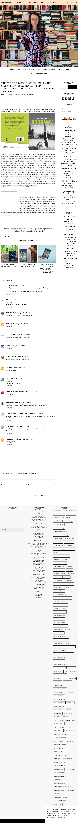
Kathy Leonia (11, 356)
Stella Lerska (57, 720)
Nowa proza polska (68, 646)
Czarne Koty (68, 538)
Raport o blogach (38, 561)
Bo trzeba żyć (67, 521)
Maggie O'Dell (57, 629)
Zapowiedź (39, 591)
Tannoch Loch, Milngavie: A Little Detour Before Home (69, 240)
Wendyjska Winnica (59, 762)
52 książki (39, 513)
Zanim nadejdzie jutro (59, 800)
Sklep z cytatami (39, 573)
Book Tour (39, 523)
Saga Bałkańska (58, 692)
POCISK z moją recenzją (39, 549)
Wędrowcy (56, 793)
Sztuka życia (57, 730)
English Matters (39, 526)
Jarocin (66, 576)
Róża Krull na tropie (59, 688)
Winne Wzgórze (70, 769)
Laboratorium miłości (60, 608)
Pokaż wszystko (72, 206)
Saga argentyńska (59, 699)
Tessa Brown (69, 741)
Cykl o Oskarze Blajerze (60, 535)
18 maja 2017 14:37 (28, 439)
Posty (65, 108)
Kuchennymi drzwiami (59, 604)
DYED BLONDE (69, 156)
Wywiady (39, 590)
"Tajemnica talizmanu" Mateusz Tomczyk (69, 174)
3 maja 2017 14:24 (26, 402)
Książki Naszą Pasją (69, 168)
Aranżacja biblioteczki (39, 517)
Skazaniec (56, 713)
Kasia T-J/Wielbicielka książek (18, 413)
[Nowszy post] (1, 484)
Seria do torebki (58, 706)
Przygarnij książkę (39, 560)
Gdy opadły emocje (59, 566)
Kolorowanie (39, 537)
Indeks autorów (49, 69)
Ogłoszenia (38, 547)
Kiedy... (55, 583)
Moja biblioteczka (39, 544)
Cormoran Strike (58, 528)
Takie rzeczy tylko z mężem (61, 734)
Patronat (31, 94)
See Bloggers (39, 571)
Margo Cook (68, 629)
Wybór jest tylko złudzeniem (61, 786)
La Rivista (39, 541)
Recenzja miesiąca (38, 563)
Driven (55, 552)
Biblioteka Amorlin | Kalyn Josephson (69, 186)
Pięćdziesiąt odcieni (59, 667)
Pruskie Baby (70, 678)
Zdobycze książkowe (39, 592)
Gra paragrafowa (38, 533)
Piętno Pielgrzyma (59, 664)
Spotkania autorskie (39, 73)
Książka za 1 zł (38, 540)
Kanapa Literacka (38, 536)
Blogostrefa (39, 522)
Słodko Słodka (69, 216)
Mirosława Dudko (13, 402)
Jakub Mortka (70, 573)
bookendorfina (69, 226)
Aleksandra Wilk (58, 514)
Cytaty (39, 524)
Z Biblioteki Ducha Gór (60, 797)
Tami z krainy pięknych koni (61, 737)
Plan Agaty (71, 667)
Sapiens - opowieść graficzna (69, 263)
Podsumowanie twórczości (39, 553)
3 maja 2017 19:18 (22, 426)
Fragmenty (38, 529)
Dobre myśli (69, 549)
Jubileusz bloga (39, 534)
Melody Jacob (69, 234)
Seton (68, 709)
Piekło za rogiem (58, 660)
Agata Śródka (57, 510)
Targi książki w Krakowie (39, 577)
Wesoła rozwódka (58, 765)
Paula (8, 379)
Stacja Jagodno (68, 713)
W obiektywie (39, 580)
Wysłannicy (70, 790)
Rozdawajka (39, 568)
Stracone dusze (69, 720)
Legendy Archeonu (59, 615)
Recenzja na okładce (39, 564)
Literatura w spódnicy (60, 625)
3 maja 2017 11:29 (17, 379)
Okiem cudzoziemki (59, 650)
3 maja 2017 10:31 (18, 367)
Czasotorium (68, 542)
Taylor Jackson (58, 741)
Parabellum (68, 653)
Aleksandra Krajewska (15, 391)
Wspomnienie (39, 585)
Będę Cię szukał (58, 524)
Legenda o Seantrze (59, 611)
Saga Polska (69, 692)
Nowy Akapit (11, 426)
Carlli (8, 285)
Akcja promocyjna (39, 514)
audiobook (39, 594)
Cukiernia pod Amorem (60, 531)
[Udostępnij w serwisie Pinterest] (8, 237)
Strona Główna (7, 2)
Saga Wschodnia (58, 695)
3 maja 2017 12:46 (31, 391)
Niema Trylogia (58, 643)
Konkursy (39, 539)
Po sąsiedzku (57, 671)
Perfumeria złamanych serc (61, 657)
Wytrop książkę (39, 587)
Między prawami (58, 632)
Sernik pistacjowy (69, 220)
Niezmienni (56, 646)
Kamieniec (68, 580)
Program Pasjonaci (39, 558)
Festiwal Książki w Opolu (39, 527)
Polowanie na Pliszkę (59, 674)
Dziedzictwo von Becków (60, 559)
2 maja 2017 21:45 (16, 300)
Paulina (9, 367)
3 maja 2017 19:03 (36, 413)
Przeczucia (57, 681)
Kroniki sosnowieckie (59, 594)
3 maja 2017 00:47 (23, 334)
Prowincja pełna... (58, 678)
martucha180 (11, 313)
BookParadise (11, 334)
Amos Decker (70, 514)
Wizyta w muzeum (39, 584)
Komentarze (67, 111)
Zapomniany (57, 804)
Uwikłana (56, 758)
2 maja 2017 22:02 (21, 324)
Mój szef (72, 636)
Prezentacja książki (39, 557)
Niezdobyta (69, 643)
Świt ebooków (39, 595)
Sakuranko (69, 248)
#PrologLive (39, 509)
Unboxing (39, 578)
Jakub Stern (57, 576)
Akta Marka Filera (70, 510)
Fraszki (39, 530)
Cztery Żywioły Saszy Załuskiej (62, 545)
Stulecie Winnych (58, 727)
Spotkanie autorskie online (38, 575)
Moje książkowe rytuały (38, 546)
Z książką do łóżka (13, 439)
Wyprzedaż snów (58, 790)
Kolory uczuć (67, 587)
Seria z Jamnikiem (58, 709)
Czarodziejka (57, 542)
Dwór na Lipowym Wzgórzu (61, 556)
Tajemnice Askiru (68, 730)
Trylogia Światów (58, 751)
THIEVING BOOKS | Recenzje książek (69, 192)
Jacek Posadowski (58, 573)
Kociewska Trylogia (66, 583)
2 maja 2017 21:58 (23, 313)
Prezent (38, 554)
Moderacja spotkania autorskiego (38, 543)
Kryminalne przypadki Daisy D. (62, 597)
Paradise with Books (69, 181)
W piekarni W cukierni (39, 581)
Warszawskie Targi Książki (39, 583)
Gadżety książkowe (39, 532)
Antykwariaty (39, 516)
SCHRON (69, 229)
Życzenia (39, 597)
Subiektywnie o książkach (69, 131)
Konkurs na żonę (58, 590)
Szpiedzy (69, 727)
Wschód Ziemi (57, 779)
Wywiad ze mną (38, 588)
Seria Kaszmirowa (58, 702)
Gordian (70, 566)
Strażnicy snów (58, 723)
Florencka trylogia (59, 563)
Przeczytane (63, 69)
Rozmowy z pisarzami (32, 69)
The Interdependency (59, 744)
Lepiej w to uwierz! (59, 622)
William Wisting (58, 769)
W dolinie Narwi (67, 758)
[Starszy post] (55, 484)
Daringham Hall (58, 549)
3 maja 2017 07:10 (18, 346)
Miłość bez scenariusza (60, 636)
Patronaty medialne (49, 2)
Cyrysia (9, 346)
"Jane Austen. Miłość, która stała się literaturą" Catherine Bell (69, 200)
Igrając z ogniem (58, 569)
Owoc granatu (57, 653)
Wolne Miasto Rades (59, 776)
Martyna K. (10, 324)
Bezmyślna (57, 521)
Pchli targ (39, 551)
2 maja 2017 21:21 (17, 285)
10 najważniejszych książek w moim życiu (39, 511)
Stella (65, 716)
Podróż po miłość (69, 671)
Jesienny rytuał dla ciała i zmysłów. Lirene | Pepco (69, 162)
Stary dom (56, 716)
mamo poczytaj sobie (69, 258)
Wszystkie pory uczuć (59, 783)
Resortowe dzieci (58, 685)
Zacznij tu (21, 2)
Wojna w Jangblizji (59, 772)
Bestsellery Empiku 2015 (38, 519)
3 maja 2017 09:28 (22, 356)
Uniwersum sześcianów (60, 755)
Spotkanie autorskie (39, 574)
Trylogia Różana (58, 748)
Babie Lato (56, 517)
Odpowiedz (10, 294)
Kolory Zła (57, 587)
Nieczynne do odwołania (60, 639)
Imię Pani (69, 569)
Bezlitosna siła (67, 517)
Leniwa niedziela (58, 618)
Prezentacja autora (39, 556)
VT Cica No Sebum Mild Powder (69, 252)
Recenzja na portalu (39, 566)
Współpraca (33, 2)
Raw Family (66, 681)
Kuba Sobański (57, 601)
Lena (7, 300)
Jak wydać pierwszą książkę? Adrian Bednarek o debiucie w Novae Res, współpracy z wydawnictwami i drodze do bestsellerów (69, 144)
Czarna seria (57, 538)
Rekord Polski (39, 567)
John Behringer (58, 580)
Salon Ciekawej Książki (39, 570)
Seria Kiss (69, 702)
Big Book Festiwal (38, 520)
